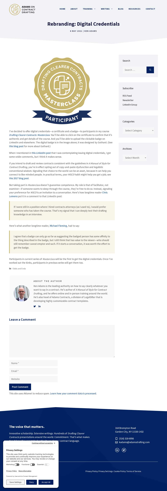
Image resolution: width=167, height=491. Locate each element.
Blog (120, 9)
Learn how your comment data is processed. (73, 393)
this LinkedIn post (41, 152)
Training (88, 9)
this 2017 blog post (19, 178)
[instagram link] (117, 450)
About (74, 9)
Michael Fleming (58, 225)
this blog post (16, 146)
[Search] (150, 70)
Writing (105, 9)
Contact (150, 9)
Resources (135, 9)
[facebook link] (124, 450)
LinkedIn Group (130, 104)
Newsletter (128, 100)
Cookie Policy (120, 471)
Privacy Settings (105, 471)
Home (62, 9)
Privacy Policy (91, 471)
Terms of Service (133, 471)
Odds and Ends (19, 268)
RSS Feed (127, 95)
